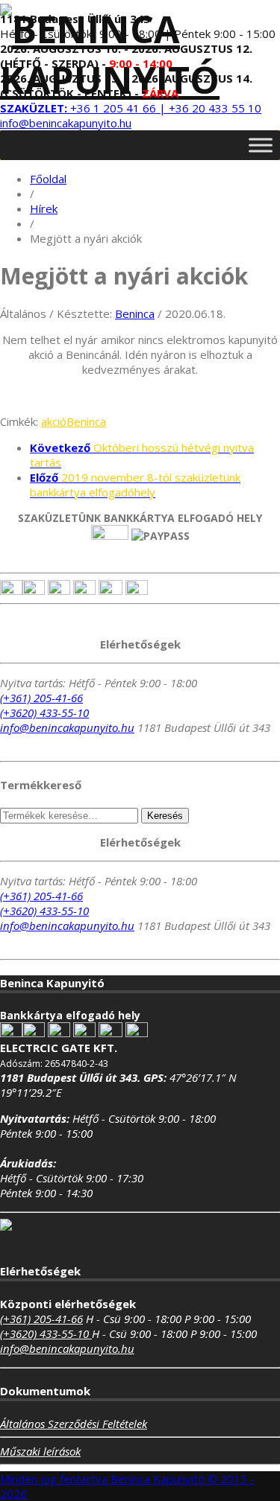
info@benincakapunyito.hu (65, 122)
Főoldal (48, 178)
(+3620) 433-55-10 (44, 712)
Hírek (43, 208)
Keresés (165, 815)
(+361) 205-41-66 (41, 697)
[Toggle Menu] (261, 145)
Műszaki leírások (40, 1451)
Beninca (135, 313)
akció (53, 421)
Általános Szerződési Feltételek (73, 1423)
